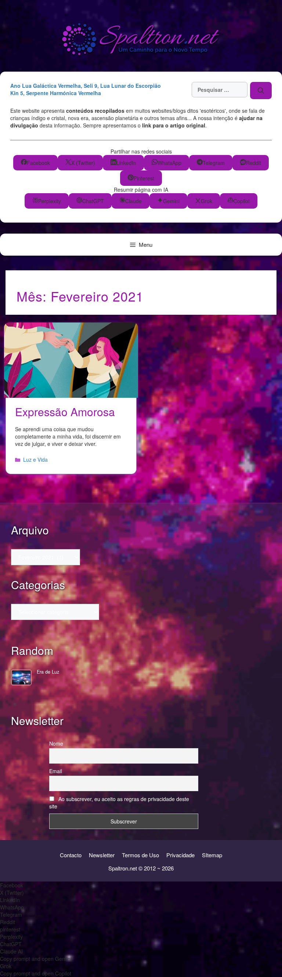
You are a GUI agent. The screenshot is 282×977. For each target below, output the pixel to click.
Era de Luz (48, 671)
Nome (56, 743)
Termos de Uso (140, 855)
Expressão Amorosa (65, 411)
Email (55, 771)
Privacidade (180, 855)
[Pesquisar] (261, 90)
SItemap (212, 855)
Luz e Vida (35, 459)
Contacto (71, 855)
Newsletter (102, 855)
